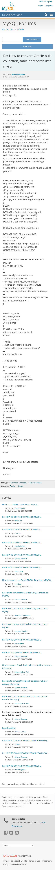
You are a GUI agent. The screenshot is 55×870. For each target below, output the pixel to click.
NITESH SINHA (20, 732)
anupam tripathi (21, 631)
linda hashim (20, 508)
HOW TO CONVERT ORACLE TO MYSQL (19, 504)
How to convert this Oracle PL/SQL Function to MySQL (27, 580)
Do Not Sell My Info (19, 861)
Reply (12, 486)
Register (49, 5)
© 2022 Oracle (24, 856)
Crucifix (17, 533)
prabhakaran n (20, 546)
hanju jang (19, 571)
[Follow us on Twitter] (11, 834)
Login (40, 5)
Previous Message (18, 483)
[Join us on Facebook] (5, 834)
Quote (20, 486)
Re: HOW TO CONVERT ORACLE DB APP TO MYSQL (25, 740)
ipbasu (17, 744)
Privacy (6, 861)
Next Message (36, 483)
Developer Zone (12, 15)
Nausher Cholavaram (23, 615)
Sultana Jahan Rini (22, 672)
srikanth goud (20, 769)
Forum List (8, 29)
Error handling (8, 728)
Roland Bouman (21, 558)
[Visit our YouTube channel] (16, 834)
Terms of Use (34, 861)
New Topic (27, 46)
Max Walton (19, 643)
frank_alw (18, 520)
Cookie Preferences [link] (18, 864)
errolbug (18, 584)
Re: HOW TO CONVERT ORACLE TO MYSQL (21, 517)
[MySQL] (9, 6)
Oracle (20, 29)
